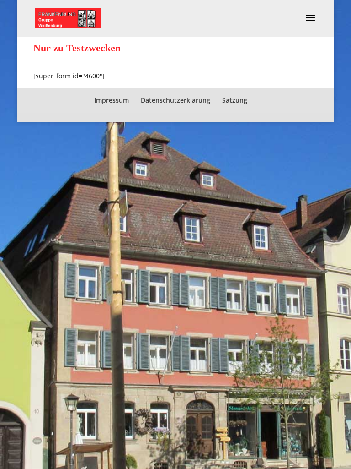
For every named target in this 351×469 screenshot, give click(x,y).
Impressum (111, 100)
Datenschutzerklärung (175, 100)
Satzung (234, 100)
